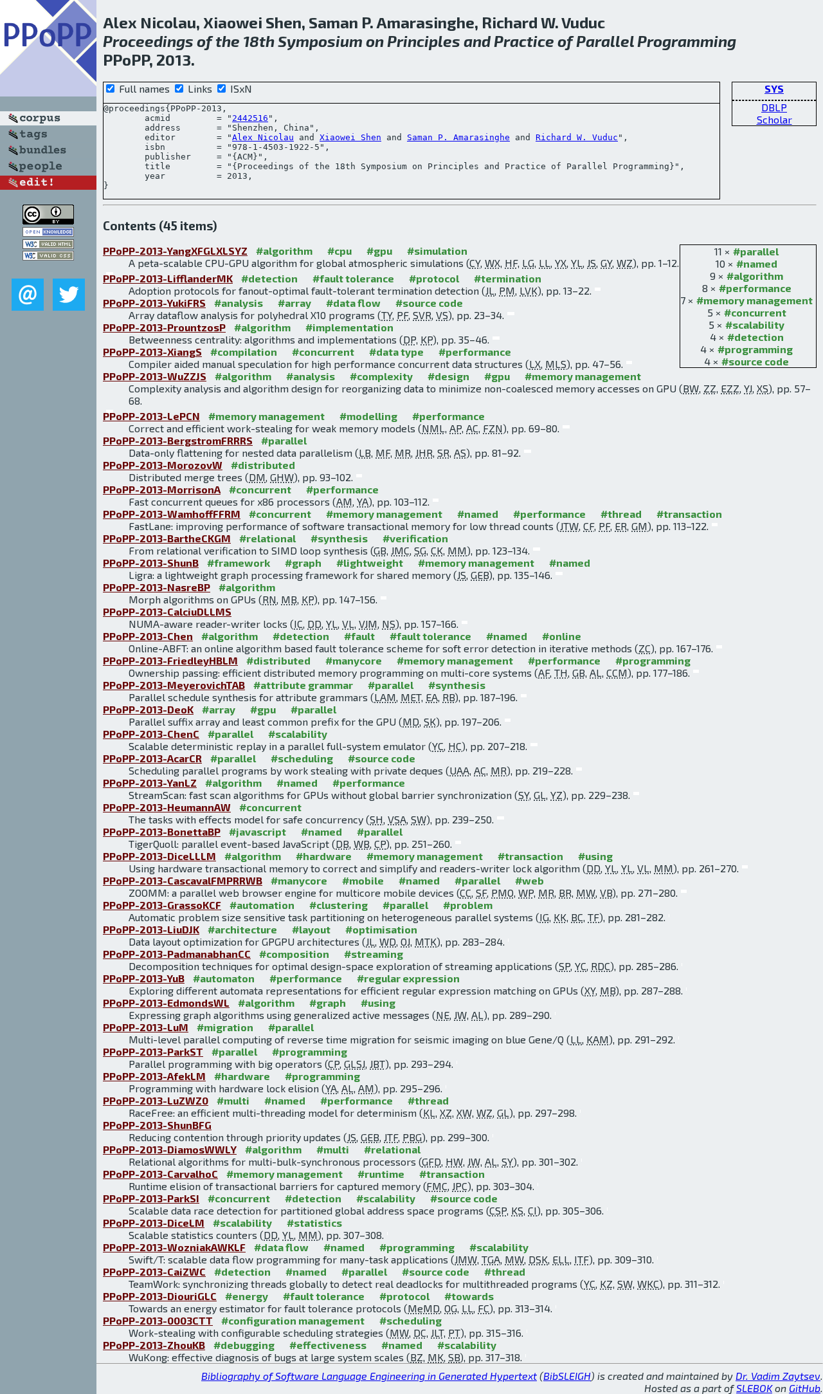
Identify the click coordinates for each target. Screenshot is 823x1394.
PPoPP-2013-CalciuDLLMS (167, 611)
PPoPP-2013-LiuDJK (151, 929)
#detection (755, 337)
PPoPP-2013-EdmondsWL (166, 1002)
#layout (311, 929)
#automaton (224, 978)
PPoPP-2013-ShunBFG (157, 1125)
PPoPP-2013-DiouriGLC (160, 1296)
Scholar (774, 119)
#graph (303, 562)
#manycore (353, 660)
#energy (246, 1296)
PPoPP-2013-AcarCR (152, 758)
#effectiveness (327, 1345)
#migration (225, 1027)
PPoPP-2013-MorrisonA (162, 489)
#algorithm (755, 276)
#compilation (243, 351)
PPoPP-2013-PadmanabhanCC (177, 954)
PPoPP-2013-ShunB (151, 562)
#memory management (754, 300)
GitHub (804, 1388)
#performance (755, 288)
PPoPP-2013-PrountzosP (164, 327)
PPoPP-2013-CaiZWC (154, 1271)
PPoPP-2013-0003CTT (158, 1320)
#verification (415, 538)
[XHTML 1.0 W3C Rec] (48, 245)
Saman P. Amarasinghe (458, 137)
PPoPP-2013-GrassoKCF (162, 905)
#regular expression (408, 978)
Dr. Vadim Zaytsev (778, 1376)
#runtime (380, 1174)
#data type (396, 351)
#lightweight (369, 562)
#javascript (257, 831)
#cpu (339, 250)
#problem (468, 905)
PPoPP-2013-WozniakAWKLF (174, 1247)
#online (561, 636)
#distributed (263, 465)
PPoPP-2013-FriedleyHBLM (170, 660)
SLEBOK (754, 1388)
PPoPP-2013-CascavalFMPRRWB (182, 880)
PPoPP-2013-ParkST (153, 1051)
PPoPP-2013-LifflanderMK (168, 278)
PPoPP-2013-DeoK (148, 709)
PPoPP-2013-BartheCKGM (167, 538)
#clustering (338, 905)
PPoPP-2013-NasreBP (156, 587)
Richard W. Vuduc (577, 137)
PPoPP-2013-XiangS (152, 351)
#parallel (756, 251)
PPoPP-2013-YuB (144, 978)
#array (294, 303)
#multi (233, 1100)
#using (595, 856)
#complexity (381, 376)
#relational (267, 538)
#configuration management (293, 1320)
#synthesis (339, 538)
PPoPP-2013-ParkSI (151, 1198)
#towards (469, 1296)
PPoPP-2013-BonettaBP (162, 831)
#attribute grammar (303, 685)
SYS (774, 88)
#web (529, 880)
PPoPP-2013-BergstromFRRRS (178, 440)
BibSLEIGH (567, 1376)
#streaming (373, 954)
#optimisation (381, 929)
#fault (359, 636)
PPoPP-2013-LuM (145, 1027)
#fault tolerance (353, 278)
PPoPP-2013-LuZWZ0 (155, 1100)
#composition (294, 954)
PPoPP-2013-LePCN (151, 416)
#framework (238, 562)
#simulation (437, 250)
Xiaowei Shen (350, 137)
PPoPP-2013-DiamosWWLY (170, 1149)
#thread (621, 514)
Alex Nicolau (263, 137)
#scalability (754, 324)
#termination (507, 278)
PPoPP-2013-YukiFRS (154, 303)
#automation (262, 905)
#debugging (244, 1345)
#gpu (379, 250)
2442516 (250, 118)
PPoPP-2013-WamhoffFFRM (171, 514)
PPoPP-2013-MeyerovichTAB (174, 685)
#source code (755, 361)
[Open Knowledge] (48, 232)
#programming (755, 349)
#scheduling (302, 758)
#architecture (242, 929)
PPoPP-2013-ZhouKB (154, 1345)
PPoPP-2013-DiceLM (153, 1222)
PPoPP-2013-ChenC (151, 734)
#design (448, 376)
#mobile (363, 880)
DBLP (774, 107)
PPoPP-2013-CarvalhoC (160, 1174)
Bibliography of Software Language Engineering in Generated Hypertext (369, 1376)
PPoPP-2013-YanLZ (150, 782)
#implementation (349, 327)
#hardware (324, 856)
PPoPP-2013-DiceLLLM (159, 856)
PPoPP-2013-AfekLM (154, 1076)
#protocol (434, 278)
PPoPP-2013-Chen (148, 636)
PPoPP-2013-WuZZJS (154, 376)
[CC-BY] (48, 220)
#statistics (314, 1222)
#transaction (689, 514)
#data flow (353, 303)
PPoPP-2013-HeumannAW (167, 807)
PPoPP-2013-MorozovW (162, 465)
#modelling (368, 416)
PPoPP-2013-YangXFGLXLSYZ (175, 250)
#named (756, 263)
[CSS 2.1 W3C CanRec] (48, 269)
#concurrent (755, 312)
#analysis (238, 303)
